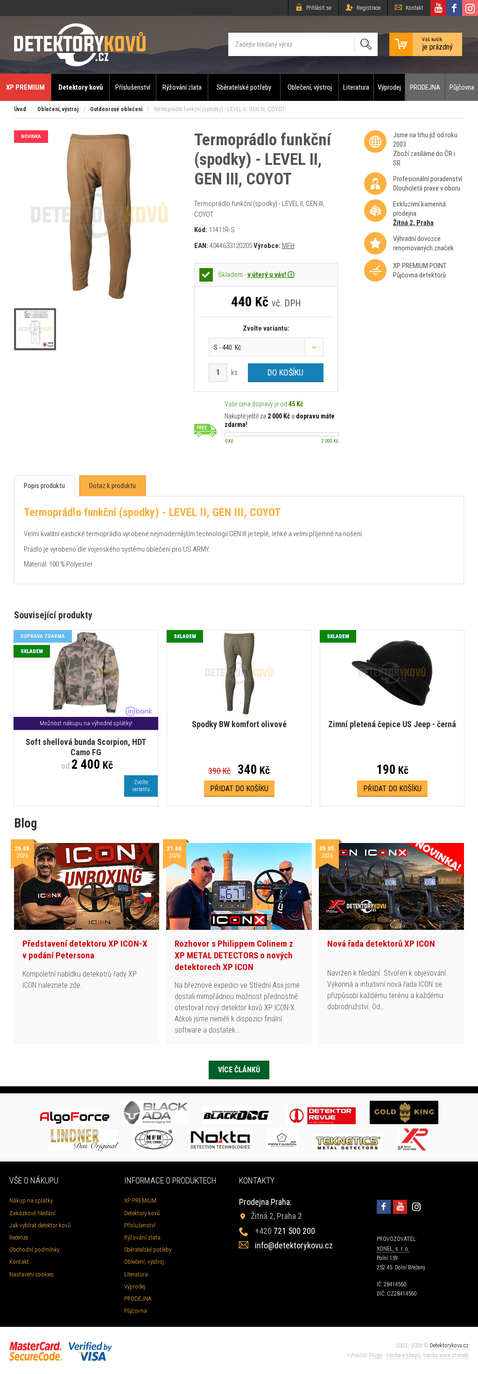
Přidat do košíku (239, 788)
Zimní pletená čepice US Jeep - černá (392, 724)
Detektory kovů (80, 87)
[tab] (44, 485)
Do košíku (285, 372)
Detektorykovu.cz (449, 1345)
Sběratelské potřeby (244, 87)
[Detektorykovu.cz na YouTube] (438, 8)
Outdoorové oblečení (116, 109)
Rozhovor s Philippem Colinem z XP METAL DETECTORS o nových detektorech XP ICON (234, 955)
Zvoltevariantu (141, 786)
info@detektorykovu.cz (294, 1245)
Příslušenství (132, 87)
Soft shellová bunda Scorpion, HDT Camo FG (86, 747)
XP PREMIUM (25, 87)
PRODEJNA (425, 87)
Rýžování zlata (182, 87)
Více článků (239, 1069)
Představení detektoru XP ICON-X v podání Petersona (85, 949)
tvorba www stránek (446, 1355)
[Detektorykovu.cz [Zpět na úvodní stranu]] (80, 44)
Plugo (375, 1355)
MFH (288, 245)
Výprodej (389, 87)
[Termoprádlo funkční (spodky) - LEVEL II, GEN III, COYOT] (99, 298)
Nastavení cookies (31, 1274)
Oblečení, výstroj (310, 87)
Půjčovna (462, 87)
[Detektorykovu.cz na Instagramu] (470, 8)
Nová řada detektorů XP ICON (381, 943)
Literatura (356, 87)
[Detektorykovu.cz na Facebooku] (454, 8)
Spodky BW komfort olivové (239, 724)
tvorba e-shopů (404, 1355)
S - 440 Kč (227, 347)
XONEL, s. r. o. (393, 1249)
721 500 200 (285, 1231)
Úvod (20, 109)
